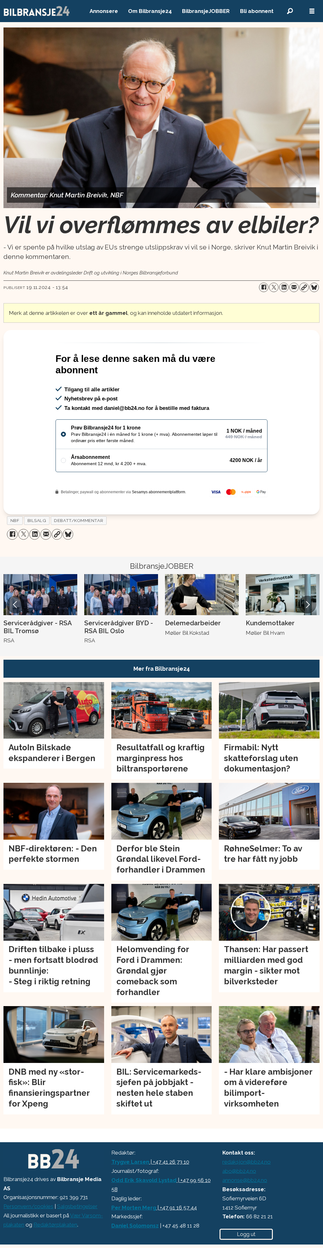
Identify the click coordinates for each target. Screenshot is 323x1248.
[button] (15, 632)
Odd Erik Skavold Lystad (144, 1207)
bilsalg (36, 547)
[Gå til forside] (37, 11)
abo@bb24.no (239, 1198)
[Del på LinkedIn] (284, 287)
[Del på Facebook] (263, 287)
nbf (15, 547)
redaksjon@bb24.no (246, 1189)
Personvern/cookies (28, 1233)
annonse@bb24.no (244, 1207)
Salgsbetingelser (77, 1233)
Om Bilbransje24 (150, 11)
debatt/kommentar (78, 547)
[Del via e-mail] (294, 287)
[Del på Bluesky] (314, 287)
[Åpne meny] (312, 11)
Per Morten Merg (133, 1235)
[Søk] (290, 11)
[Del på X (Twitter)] (274, 287)
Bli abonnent (256, 11)
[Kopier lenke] (304, 287)
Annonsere (104, 11)
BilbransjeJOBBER (206, 11)
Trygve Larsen (130, 1189)
